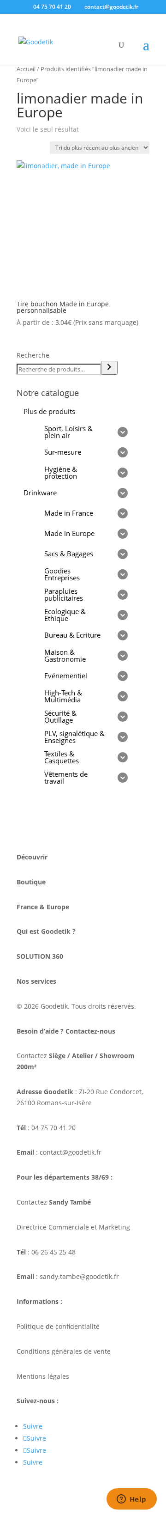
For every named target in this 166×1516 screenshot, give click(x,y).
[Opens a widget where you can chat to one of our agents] (131, 1499)
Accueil (26, 69)
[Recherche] (109, 368)
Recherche (33, 355)
